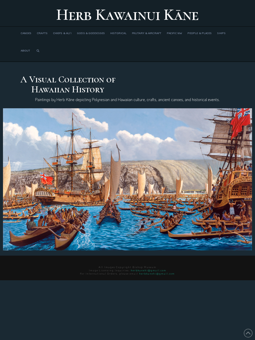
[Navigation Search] (38, 52)
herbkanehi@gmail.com (148, 270)
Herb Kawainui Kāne (127, 15)
